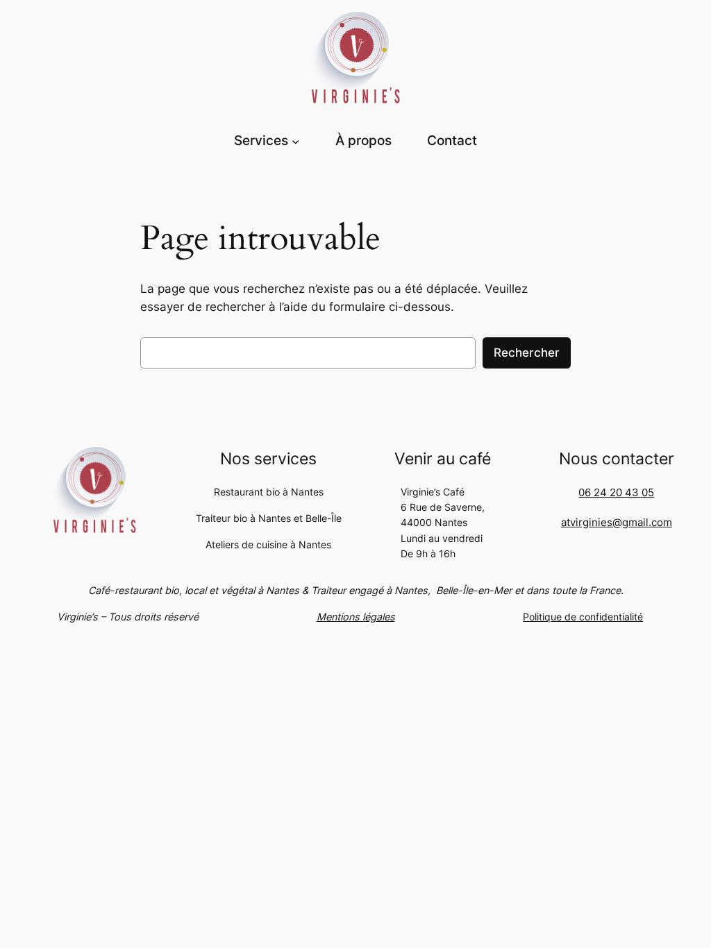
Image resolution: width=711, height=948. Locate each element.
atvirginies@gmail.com (616, 522)
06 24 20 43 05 (616, 492)
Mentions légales (356, 617)
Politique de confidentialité (583, 617)
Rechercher (527, 352)
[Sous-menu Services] (295, 140)
